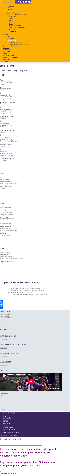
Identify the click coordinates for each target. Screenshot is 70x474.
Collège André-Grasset (7, 262)
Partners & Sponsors (10, 429)
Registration (7, 418)
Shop (5, 425)
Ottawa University (5, 88)
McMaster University (6, 144)
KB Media (14, 436)
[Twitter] (31, 304)
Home (5, 416)
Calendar (6, 422)
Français (12, 29)
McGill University (5, 186)
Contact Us (6, 424)
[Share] (31, 307)
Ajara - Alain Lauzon (6, 318)
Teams (5, 420)
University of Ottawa (6, 116)
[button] (23, 2)
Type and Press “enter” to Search (10, 439)
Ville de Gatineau (5, 314)
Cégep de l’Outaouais (7, 218)
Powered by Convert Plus (8, 473)
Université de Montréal (8, 102)
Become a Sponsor (4, 322)
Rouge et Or (4, 233)
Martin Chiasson (5, 316)
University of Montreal (7, 130)
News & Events (8, 427)
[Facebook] (31, 301)
